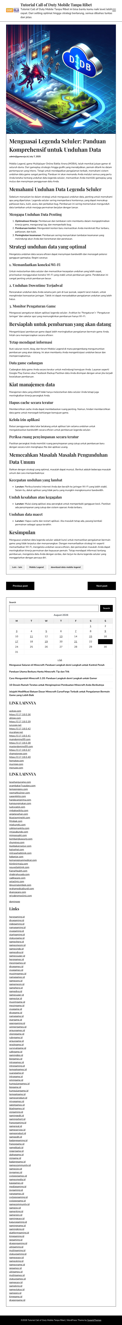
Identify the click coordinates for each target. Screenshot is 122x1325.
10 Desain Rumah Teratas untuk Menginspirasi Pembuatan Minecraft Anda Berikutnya (56, 685)
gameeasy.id (15, 1282)
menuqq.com (16, 767)
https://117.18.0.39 (20, 721)
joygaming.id (16, 1190)
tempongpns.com (18, 789)
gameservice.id (17, 1129)
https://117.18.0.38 (20, 743)
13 (61, 636)
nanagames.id (16, 1193)
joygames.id (15, 1172)
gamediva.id (15, 991)
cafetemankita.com (19, 828)
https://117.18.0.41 (20, 735)
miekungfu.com (17, 824)
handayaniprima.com (20, 800)
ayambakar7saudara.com (22, 785)
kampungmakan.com (20, 803)
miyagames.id (16, 1101)
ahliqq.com (15, 718)
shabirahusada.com (19, 874)
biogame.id (15, 1087)
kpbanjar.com (16, 856)
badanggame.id (17, 1161)
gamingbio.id (16, 1055)
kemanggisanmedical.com (23, 860)
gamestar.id (15, 998)
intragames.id (16, 1062)
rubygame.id (15, 1037)
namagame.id (16, 1016)
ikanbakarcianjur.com (20, 846)
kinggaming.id (16, 1236)
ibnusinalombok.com (20, 885)
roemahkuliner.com (19, 792)
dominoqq (14, 901)
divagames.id (16, 966)
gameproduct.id (17, 1133)
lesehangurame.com (20, 782)
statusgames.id (17, 1278)
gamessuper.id (17, 956)
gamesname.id (17, 1264)
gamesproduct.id (18, 1097)
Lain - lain (17, 567)
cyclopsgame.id (17, 1200)
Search (12, 602)
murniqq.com (16, 764)
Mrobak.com (15, 821)
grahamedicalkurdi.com (21, 888)
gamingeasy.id (16, 1218)
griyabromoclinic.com (20, 895)
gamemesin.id (16, 984)
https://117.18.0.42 (20, 728)
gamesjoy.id (15, 1168)
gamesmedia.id (17, 1179)
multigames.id (17, 1275)
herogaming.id (17, 916)
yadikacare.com (17, 878)
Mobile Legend (36, 567)
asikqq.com (15, 711)
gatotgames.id (17, 1105)
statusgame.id (16, 938)
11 (31, 636)
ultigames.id (15, 1271)
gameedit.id (15, 1137)
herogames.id (16, 959)
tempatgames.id (18, 1069)
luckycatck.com (17, 807)
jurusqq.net (15, 725)
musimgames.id (17, 973)
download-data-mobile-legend (65, 567)
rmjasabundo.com (18, 831)
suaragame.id (16, 1073)
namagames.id (17, 977)
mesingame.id (16, 1005)
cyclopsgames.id (18, 1176)
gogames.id (15, 1268)
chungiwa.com (16, 842)
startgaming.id (17, 934)
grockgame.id (16, 1044)
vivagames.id (16, 970)
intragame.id (16, 1076)
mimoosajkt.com (18, 835)
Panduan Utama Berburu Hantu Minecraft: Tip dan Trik (39, 671)
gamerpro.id (15, 1215)
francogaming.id (17, 1122)
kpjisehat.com (16, 849)
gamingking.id (16, 1229)
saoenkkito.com (17, 796)
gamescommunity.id (20, 1165)
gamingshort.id (17, 1119)
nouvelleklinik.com (19, 867)
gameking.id (15, 1286)
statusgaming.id (17, 1254)
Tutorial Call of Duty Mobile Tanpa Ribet (56, 4)
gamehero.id (16, 987)
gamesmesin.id (17, 945)
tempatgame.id (17, 1094)
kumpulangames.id (19, 1083)
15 (90, 636)
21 (75, 641)
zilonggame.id (16, 1034)
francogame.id (16, 1144)
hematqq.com (16, 760)
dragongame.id (17, 1300)
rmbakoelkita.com (18, 810)
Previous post (20, 586)
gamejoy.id (15, 1208)
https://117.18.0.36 (20, 714)
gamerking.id (16, 1211)
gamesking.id (16, 1261)
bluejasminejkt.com (19, 817)
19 (46, 641)
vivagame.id (15, 1009)
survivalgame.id (17, 1048)
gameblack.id (16, 1147)
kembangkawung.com (20, 839)
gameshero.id (16, 941)
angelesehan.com (18, 814)
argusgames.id (17, 1030)
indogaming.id (16, 924)
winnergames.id (17, 1027)
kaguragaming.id (18, 1222)
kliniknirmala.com (18, 863)
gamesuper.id (16, 995)
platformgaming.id (19, 1232)
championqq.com (18, 753)
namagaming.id (17, 927)
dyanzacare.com (17, 892)
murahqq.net (16, 732)
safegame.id (15, 1051)
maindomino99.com (19, 739)
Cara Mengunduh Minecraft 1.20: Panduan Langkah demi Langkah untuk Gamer (53, 678)
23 (105, 641)
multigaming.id (17, 1250)
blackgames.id (16, 1108)
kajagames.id (16, 1183)
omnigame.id (16, 1080)
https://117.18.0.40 (20, 757)
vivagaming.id (16, 931)
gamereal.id (15, 1126)
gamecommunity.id (19, 1204)
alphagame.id (16, 1154)
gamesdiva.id (16, 952)
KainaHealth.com (18, 870)
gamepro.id (15, 1293)
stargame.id (15, 1019)
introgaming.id (17, 1066)
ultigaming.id (16, 1247)
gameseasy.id (16, 1257)
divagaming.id (16, 920)
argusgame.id (16, 1041)
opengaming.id (17, 1023)
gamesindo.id (16, 948)
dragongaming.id (18, 1243)
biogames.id (15, 1058)
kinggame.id (15, 1296)
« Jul (60, 660)
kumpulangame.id (18, 1090)
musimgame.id (17, 1002)
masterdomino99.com (21, 746)
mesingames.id (17, 963)
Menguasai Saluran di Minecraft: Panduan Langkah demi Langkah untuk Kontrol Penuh (56, 665)
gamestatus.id (16, 1289)
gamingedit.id (16, 1115)
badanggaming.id (18, 1140)
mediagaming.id (17, 1186)
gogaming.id (15, 1239)
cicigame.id (15, 1158)
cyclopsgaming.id (18, 1197)
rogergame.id (16, 1151)
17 (16, 641)
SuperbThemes (94, 1320)
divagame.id (15, 1012)
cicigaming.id (16, 1112)
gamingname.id (17, 1225)
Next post (101, 586)
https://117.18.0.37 (20, 750)
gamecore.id (15, 980)
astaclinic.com (16, 881)
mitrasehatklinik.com (20, 853)
